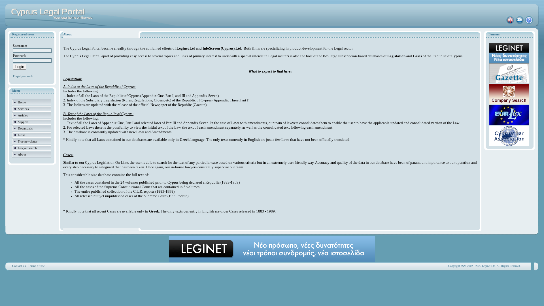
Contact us (19, 265)
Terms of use (36, 265)
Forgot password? (23, 76)
